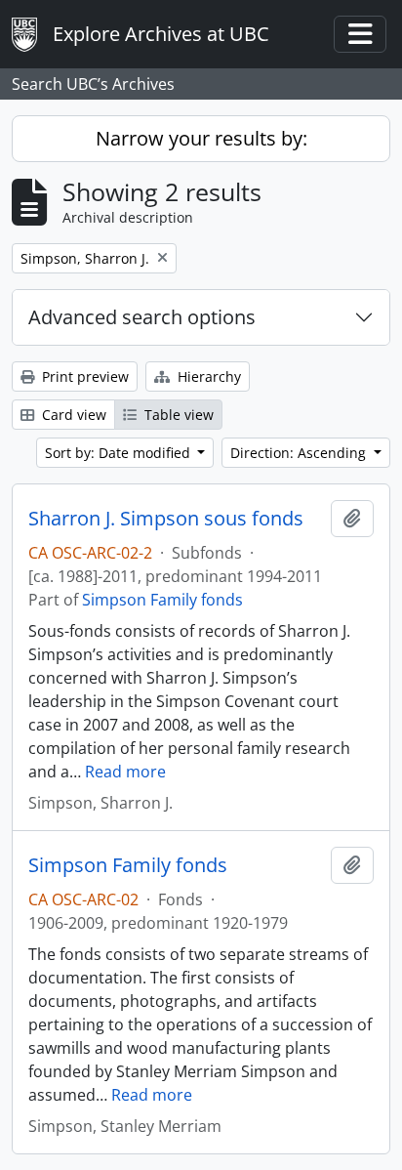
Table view (177, 414)
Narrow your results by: (201, 138)
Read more (125, 771)
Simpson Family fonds (162, 599)
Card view (72, 414)
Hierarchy (207, 376)
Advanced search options (142, 317)
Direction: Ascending (300, 452)
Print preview (83, 376)
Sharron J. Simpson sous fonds (165, 518)
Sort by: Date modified (119, 452)
